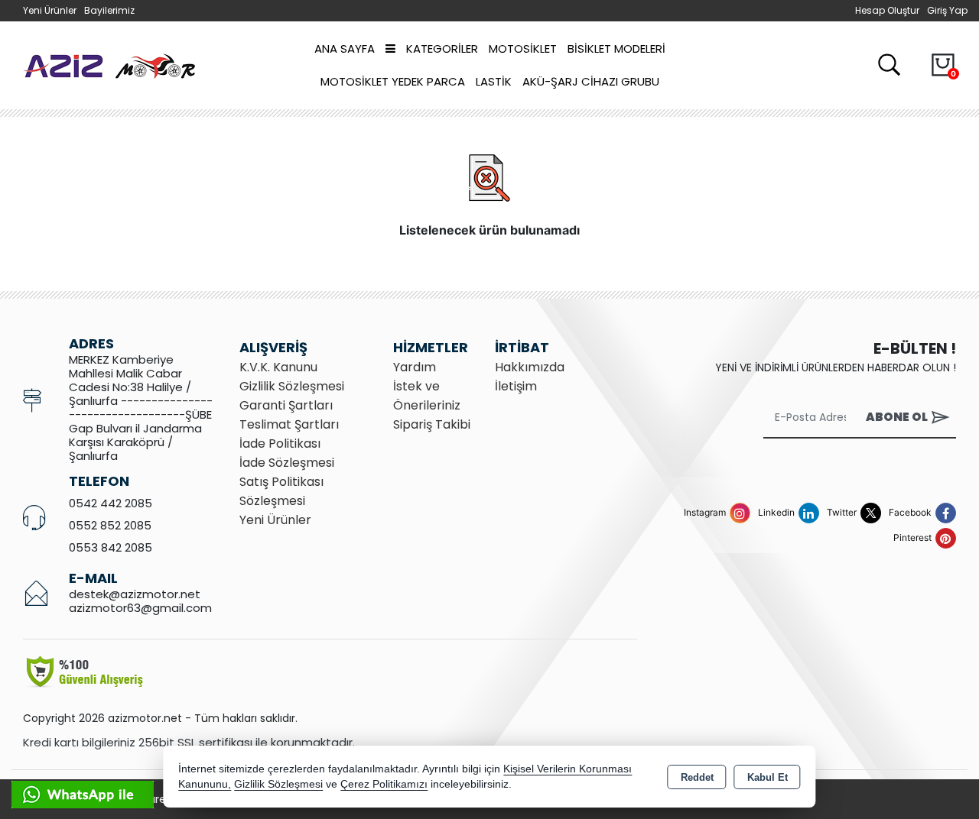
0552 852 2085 (110, 525)
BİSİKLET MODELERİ (616, 48)
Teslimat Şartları (289, 424)
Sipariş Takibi (431, 424)
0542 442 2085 (110, 503)
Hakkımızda (529, 367)
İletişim (516, 386)
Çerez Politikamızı (384, 784)
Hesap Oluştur (887, 10)
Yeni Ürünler (275, 520)
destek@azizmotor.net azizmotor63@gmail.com (140, 601)
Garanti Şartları (286, 405)
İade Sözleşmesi (286, 462)
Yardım (414, 367)
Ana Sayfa (344, 48)
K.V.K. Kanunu (278, 367)
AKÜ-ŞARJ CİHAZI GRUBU (590, 81)
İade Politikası (279, 443)
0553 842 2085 (110, 547)
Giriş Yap (947, 10)
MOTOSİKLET (523, 48)
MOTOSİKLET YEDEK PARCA (392, 81)
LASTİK (494, 81)
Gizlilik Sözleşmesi (291, 386)
